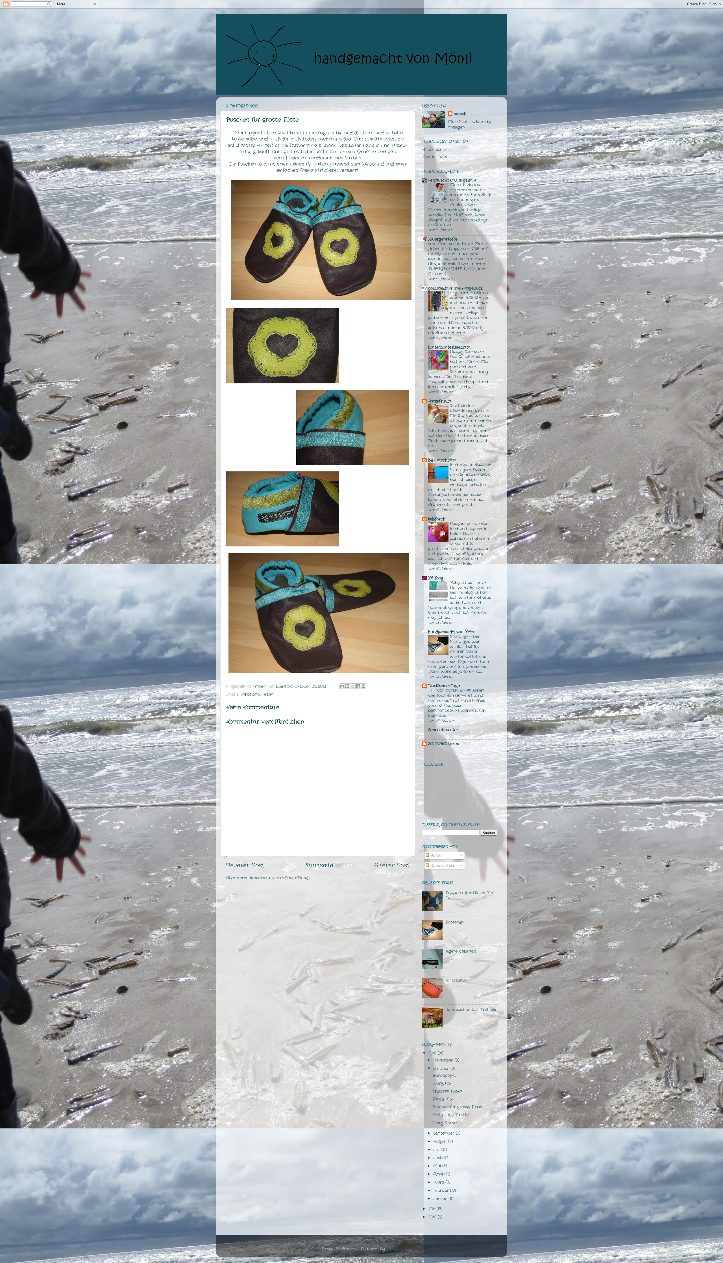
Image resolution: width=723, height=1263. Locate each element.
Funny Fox (441, 1083)
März (439, 1182)
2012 (433, 1053)
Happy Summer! (466, 352)
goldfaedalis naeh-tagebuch (455, 288)
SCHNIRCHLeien (443, 743)
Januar (440, 1199)
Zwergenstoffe (443, 239)
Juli (437, 1149)
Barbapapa (444, 1075)
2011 (432, 1209)
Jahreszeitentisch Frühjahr (471, 1009)
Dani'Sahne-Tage (444, 686)
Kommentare (442, 865)
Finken (267, 694)
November (443, 1060)
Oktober (441, 1068)
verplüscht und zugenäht (452, 180)
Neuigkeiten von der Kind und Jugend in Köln (469, 529)
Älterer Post (392, 865)
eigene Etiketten (461, 951)
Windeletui (456, 980)
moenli (460, 114)
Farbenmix (250, 694)
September (444, 1133)
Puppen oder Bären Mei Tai (470, 895)
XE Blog (435, 578)
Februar (441, 1190)
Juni (437, 1158)
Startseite (319, 865)
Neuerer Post (245, 865)
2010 (433, 1217)
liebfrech (436, 519)
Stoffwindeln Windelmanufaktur (468, 408)
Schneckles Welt (443, 730)
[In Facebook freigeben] (358, 686)
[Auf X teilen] (353, 686)
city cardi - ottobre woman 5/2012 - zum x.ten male (470, 298)
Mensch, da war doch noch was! (466, 187)
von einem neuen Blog (449, 244)
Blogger (393, 1249)
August (440, 1141)
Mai (437, 1166)
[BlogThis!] (347, 686)
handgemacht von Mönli (451, 632)
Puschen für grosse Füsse (457, 1107)
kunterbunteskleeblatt (449, 347)
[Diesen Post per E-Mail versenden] (342, 686)
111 (430, 690)
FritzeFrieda (439, 401)
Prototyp (459, 636)
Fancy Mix (442, 1099)
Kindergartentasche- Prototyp (470, 467)
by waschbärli (442, 460)
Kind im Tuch (434, 156)
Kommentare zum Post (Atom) (279, 878)
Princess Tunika (447, 1091)
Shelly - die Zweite (450, 1115)
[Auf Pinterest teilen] (363, 686)
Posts (435, 855)
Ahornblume (434, 149)
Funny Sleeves (445, 1123)
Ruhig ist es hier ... (467, 582)
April (438, 1174)
